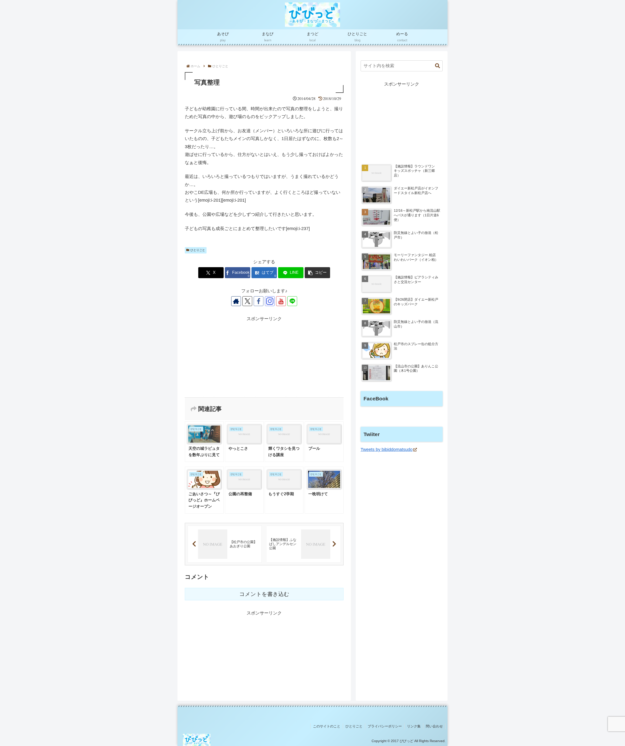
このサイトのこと (326, 726)
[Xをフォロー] (247, 301)
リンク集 (414, 726)
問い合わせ (434, 726)
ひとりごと (197, 250)
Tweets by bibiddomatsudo (387, 449)
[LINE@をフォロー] (292, 301)
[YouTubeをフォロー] (281, 301)
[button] (317, 272)
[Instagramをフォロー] (270, 301)
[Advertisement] (264, 357)
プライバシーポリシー (385, 726)
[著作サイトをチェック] (236, 301)
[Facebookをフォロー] (258, 301)
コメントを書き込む (264, 594)
